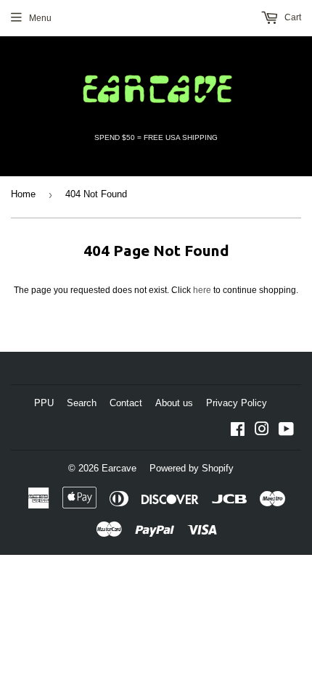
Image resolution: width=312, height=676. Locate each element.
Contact (126, 402)
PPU (44, 402)
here (202, 290)
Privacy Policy (236, 402)
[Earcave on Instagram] (262, 431)
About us (174, 402)
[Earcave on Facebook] (237, 431)
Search (82, 402)
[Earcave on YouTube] (286, 431)
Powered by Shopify (191, 468)
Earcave (119, 468)
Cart (291, 17)
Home (23, 194)
